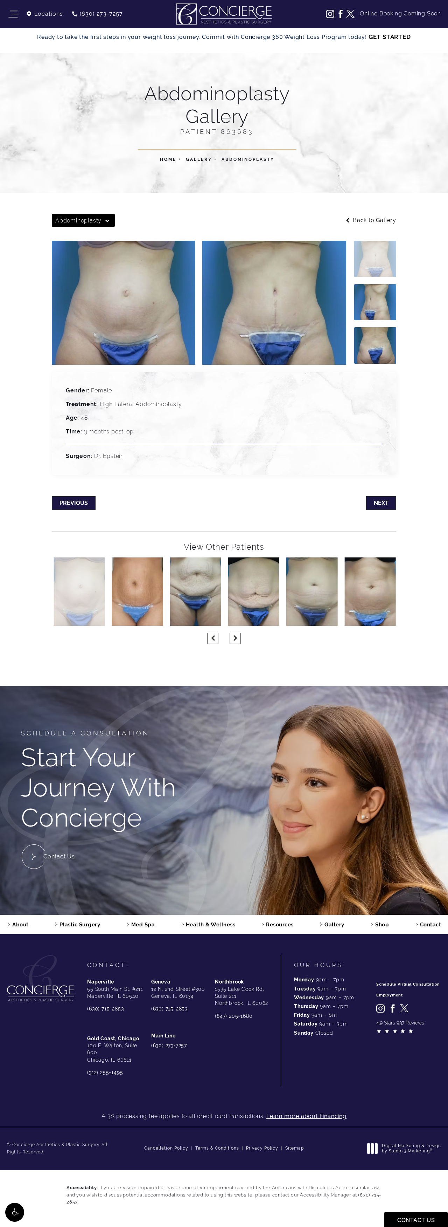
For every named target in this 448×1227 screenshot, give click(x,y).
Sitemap (294, 1148)
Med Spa (143, 924)
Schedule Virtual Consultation (408, 984)
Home (168, 159)
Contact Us (59, 856)
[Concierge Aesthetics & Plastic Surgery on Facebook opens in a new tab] (340, 14)
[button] (14, 1212)
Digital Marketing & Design (411, 1148)
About (20, 924)
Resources (280, 924)
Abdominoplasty (248, 159)
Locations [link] (48, 14)
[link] (97, 14)
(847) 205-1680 (233, 1016)
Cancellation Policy (166, 1148)
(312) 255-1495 (105, 1072)
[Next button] (235, 638)
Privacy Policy (262, 1148)
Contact (430, 924)
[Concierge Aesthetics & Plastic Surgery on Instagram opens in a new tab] (330, 14)
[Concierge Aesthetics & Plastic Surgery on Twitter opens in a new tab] (350, 14)
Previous (73, 503)
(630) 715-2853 (105, 1009)
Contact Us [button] (416, 1220)
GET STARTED (390, 36)
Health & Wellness (211, 924)
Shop (382, 924)
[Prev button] (212, 638)
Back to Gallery (373, 220)
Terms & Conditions (217, 1148)
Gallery (199, 159)
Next (381, 503)
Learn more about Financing (306, 1116)
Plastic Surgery (79, 924)
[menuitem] (330, 14)
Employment (389, 995)
